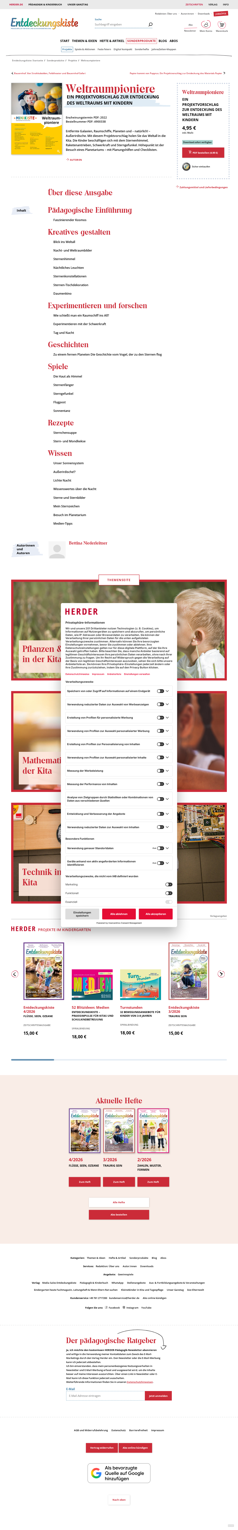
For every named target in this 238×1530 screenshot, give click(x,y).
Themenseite (119, 580)
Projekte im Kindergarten (64, 929)
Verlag (212, 4)
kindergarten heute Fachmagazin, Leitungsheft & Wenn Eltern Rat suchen (76, 1289)
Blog (163, 41)
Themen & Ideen (84, 41)
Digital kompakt (123, 49)
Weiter (222, 975)
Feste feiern (104, 49)
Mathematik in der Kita (49, 766)
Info (226, 4)
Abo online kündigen (154, 1298)
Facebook (114, 1307)
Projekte (67, 49)
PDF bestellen (205, 153)
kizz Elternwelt (195, 1289)
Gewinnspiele (125, 1274)
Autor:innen (187, 13)
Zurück (15, 975)
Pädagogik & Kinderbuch (45, 4)
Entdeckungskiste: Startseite (27, 60)
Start (64, 41)
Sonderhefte (142, 49)
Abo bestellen (119, 1214)
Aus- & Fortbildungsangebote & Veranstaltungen (177, 1282)
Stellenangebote (136, 1282)
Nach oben (119, 1499)
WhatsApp (117, 1282)
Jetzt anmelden (158, 1396)
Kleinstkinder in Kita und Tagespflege (142, 1289)
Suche (98, 19)
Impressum (157, 1430)
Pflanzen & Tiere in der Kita (53, 654)
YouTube (146, 1307)
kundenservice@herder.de (124, 1298)
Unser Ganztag (77, 4)
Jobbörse (220, 13)
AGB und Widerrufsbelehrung (91, 1430)
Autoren (76, 159)
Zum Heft (85, 1182)
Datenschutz (118, 1430)
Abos (174, 41)
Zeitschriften (194, 4)
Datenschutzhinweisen (140, 1382)
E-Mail (70, 1389)
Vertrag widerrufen (102, 1447)
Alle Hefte (119, 1202)
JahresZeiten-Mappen (164, 49)
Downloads (204, 13)
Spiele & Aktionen (85, 49)
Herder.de (16, 4)
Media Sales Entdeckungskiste (59, 1282)
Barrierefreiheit (138, 1430)
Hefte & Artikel (112, 41)
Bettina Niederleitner (88, 543)
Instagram (132, 1307)
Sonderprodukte (141, 41)
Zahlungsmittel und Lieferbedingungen (204, 187)
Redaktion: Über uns (166, 13)
